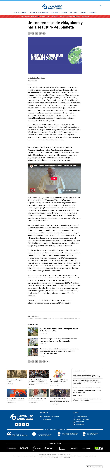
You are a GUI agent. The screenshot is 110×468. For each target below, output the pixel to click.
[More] (47, 361)
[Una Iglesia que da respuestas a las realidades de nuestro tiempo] (39, 393)
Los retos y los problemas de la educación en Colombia (87, 387)
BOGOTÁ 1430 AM (44, 16)
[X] (36, 33)
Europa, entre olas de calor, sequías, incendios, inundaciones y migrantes (15, 399)
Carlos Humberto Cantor (37, 78)
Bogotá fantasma (77, 395)
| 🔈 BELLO (77, 16)
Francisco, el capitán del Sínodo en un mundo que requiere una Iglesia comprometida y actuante (59, 381)
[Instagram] (20, 424)
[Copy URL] (44, 33)
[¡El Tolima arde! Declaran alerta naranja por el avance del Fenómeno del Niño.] (33, 331)
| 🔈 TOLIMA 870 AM (69, 16)
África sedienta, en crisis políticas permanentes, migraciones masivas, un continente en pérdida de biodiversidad (59, 400)
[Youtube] (27, 424)
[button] (101, 6)
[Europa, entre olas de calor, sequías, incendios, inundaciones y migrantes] (17, 393)
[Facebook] (29, 33)
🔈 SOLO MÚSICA (84, 16)
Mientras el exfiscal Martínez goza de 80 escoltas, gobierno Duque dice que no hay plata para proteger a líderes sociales (87, 381)
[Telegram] (40, 33)
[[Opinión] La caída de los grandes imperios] (17, 374)
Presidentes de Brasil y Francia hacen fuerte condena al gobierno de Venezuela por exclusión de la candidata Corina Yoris (38, 382)
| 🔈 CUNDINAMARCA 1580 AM (56, 16)
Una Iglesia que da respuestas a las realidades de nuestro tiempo (37, 399)
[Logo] (52, 7)
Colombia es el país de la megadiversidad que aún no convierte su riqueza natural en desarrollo (58, 340)
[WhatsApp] (32, 33)
